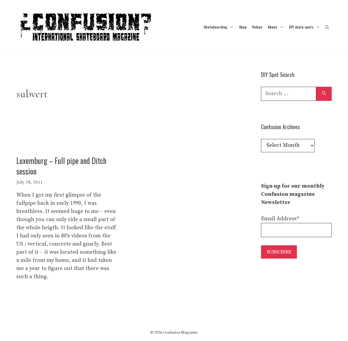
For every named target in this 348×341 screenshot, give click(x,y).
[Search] (324, 94)
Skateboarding (215, 27)
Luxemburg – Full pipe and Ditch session (61, 166)
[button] (327, 26)
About (272, 27)
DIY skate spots (301, 27)
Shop (243, 27)
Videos (257, 27)
